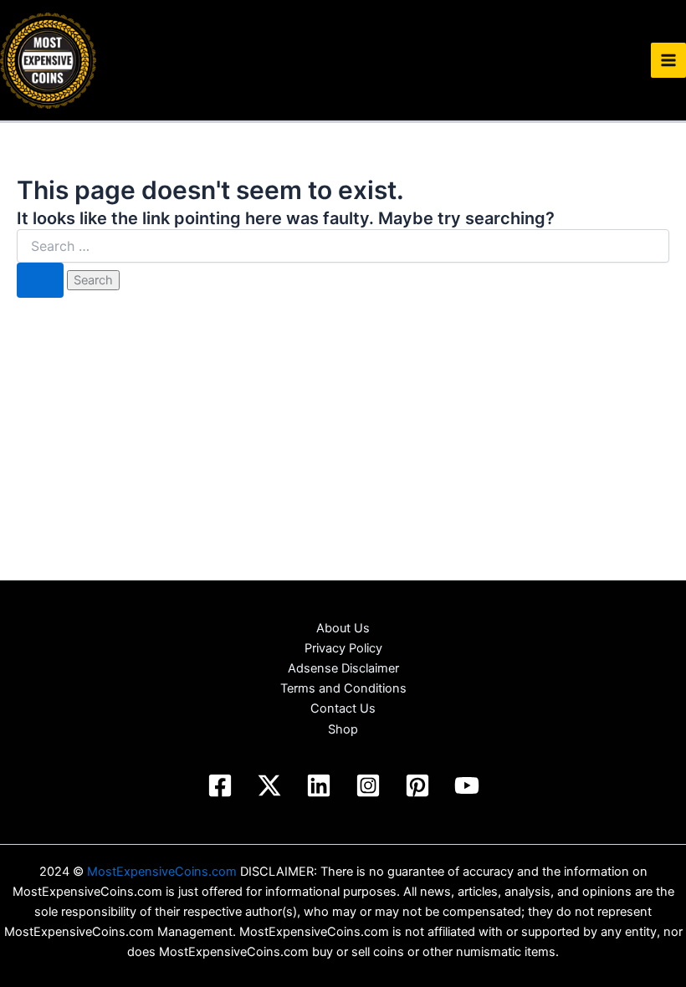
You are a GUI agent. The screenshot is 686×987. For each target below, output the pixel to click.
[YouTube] (466, 785)
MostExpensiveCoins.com (162, 871)
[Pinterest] (417, 785)
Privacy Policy (343, 648)
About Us (343, 628)
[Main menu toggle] (668, 60)
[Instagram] (368, 785)
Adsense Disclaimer (343, 668)
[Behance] (269, 785)
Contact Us (343, 708)
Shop (343, 729)
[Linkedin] (318, 785)
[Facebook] (220, 785)
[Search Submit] (40, 281)
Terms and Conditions (343, 688)
